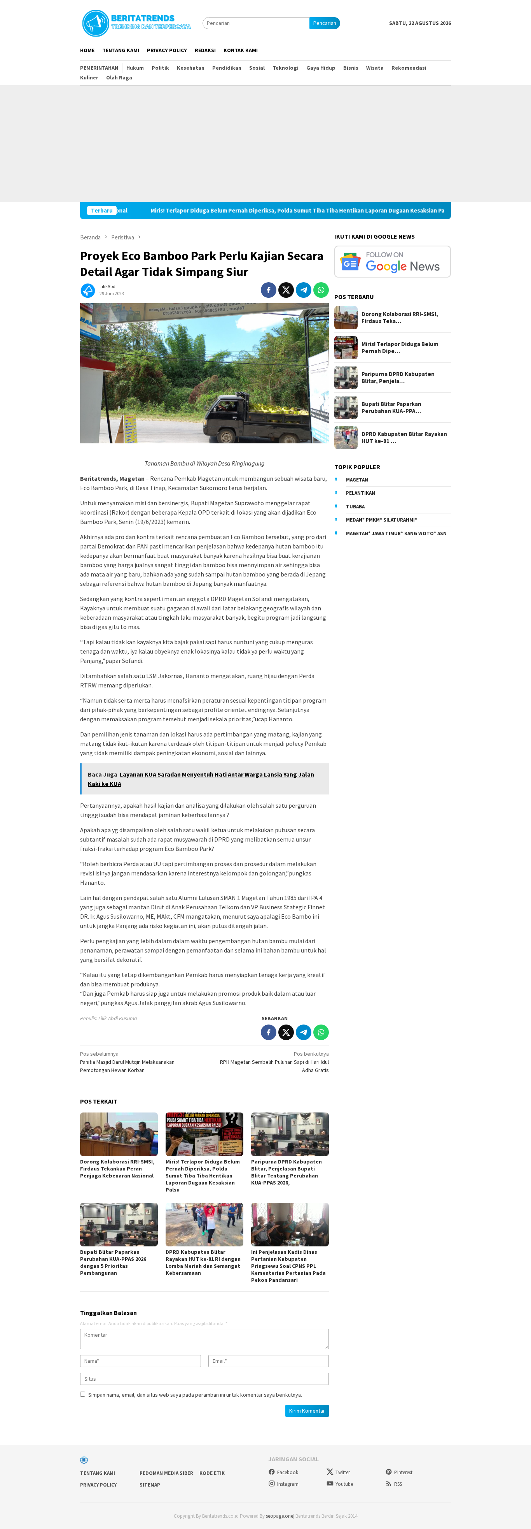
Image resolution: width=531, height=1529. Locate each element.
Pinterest (403, 1472)
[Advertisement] (265, 143)
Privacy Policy (98, 1485)
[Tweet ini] (286, 290)
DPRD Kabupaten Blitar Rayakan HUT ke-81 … (404, 438)
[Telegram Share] (303, 290)
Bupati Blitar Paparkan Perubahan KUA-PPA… (391, 408)
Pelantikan (360, 493)
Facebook (287, 1472)
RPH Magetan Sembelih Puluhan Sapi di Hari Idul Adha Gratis (274, 1062)
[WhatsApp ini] (321, 290)
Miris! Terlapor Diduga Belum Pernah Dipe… (400, 348)
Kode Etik (212, 1473)
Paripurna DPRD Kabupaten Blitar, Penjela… (398, 378)
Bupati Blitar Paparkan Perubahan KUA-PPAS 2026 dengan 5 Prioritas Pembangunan (113, 1262)
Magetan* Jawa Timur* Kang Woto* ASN (396, 533)
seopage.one (279, 1516)
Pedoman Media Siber (166, 1473)
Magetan (357, 479)
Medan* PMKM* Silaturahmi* (381, 520)
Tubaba (355, 506)
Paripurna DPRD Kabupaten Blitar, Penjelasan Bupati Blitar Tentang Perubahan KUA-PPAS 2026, (286, 1172)
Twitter (342, 1472)
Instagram (288, 1484)
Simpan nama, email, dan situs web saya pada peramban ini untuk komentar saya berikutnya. (195, 1394)
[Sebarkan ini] (268, 290)
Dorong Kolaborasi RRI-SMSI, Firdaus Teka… (400, 318)
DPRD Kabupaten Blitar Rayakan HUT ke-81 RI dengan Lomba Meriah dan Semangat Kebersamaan (203, 1262)
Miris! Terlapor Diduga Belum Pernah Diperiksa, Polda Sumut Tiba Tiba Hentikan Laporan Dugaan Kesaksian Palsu (256, 210)
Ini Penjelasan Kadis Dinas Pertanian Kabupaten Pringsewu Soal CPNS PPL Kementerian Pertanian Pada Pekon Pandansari (288, 1265)
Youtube (344, 1484)
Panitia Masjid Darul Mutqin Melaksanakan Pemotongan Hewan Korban (127, 1062)
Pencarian (324, 22)
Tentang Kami (97, 1473)
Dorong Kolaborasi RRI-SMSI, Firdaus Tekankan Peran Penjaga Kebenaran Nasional (117, 1168)
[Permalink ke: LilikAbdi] (88, 289)
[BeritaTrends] (136, 22)
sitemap (150, 1485)
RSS (398, 1484)
